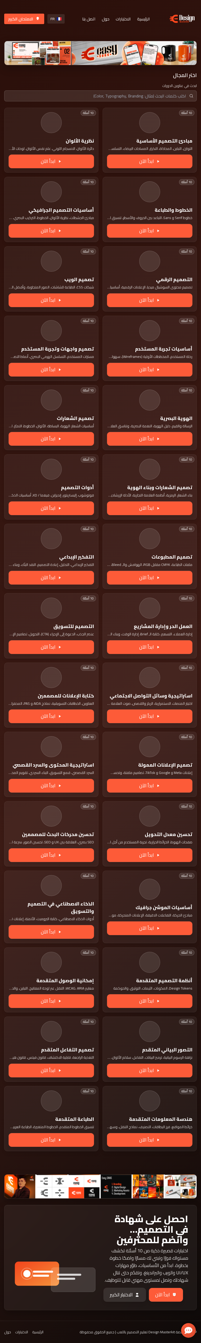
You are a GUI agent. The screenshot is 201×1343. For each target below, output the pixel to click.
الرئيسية (143, 19)
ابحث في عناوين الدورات (179, 85)
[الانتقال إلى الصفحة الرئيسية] (182, 19)
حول (105, 19)
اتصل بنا (89, 19)
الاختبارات (123, 19)
